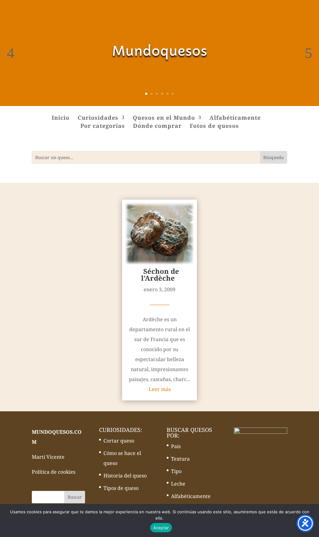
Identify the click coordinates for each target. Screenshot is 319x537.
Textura (180, 458)
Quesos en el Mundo (164, 118)
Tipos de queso (121, 488)
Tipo (176, 471)
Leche (178, 483)
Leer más (160, 389)
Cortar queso (118, 440)
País (176, 446)
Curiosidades (98, 118)
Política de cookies (53, 471)
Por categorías (102, 126)
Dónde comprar (157, 126)
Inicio (60, 118)
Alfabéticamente (235, 118)
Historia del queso (125, 475)
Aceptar (161, 527)
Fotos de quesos (214, 126)
